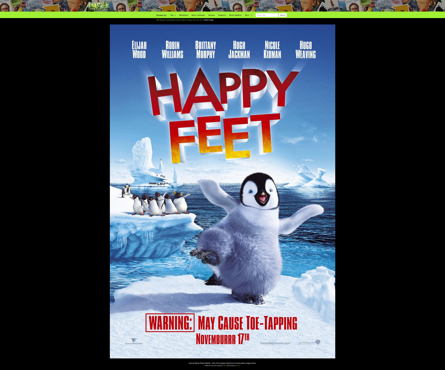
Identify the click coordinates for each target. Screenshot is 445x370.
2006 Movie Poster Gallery (176, 20)
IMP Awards (160, 20)
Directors (211, 15)
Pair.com (238, 365)
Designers (222, 15)
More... (248, 15)
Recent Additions (235, 15)
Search (282, 15)
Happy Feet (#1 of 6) (195, 20)
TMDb (224, 365)
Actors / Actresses (198, 15)
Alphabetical (183, 15)
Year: (172, 15)
